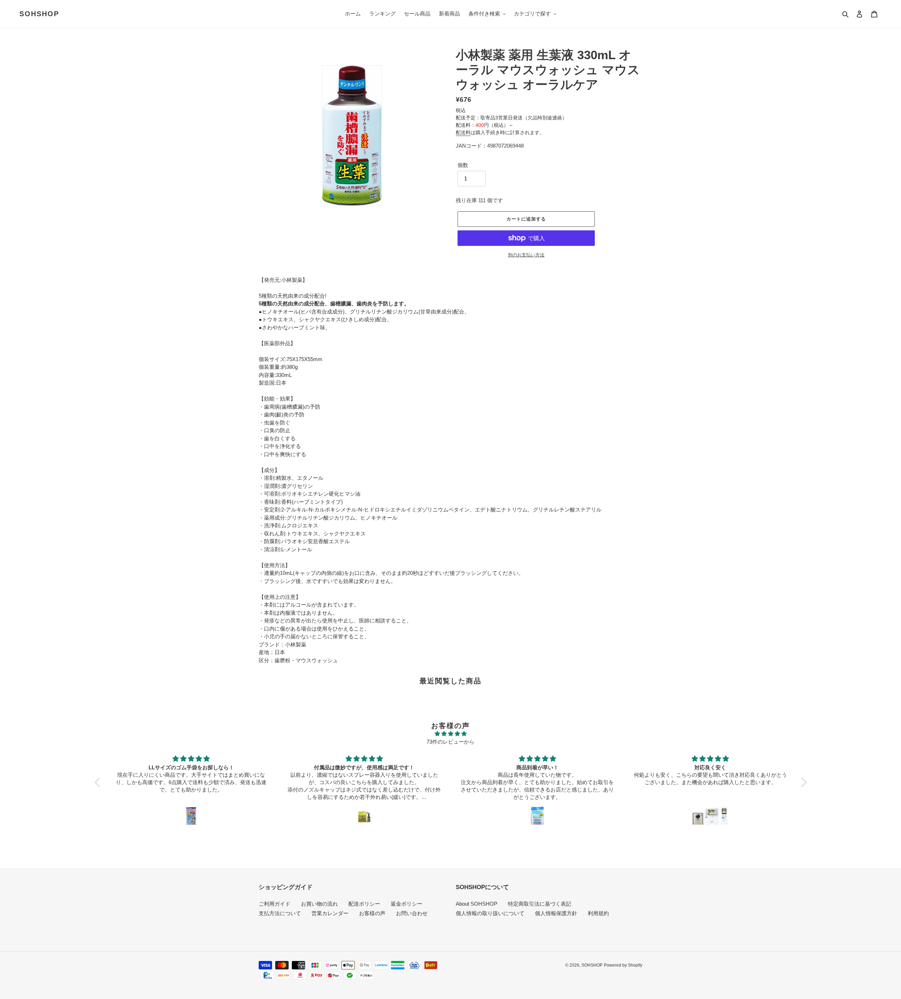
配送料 (463, 132)
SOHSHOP (39, 14)
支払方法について (280, 913)
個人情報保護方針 (556, 913)
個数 (463, 165)
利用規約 (598, 913)
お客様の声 (372, 913)
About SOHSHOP (476, 904)
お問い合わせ (412, 913)
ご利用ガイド (274, 904)
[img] (451, 734)
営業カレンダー (329, 913)
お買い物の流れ (319, 904)
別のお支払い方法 (526, 254)
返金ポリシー (406, 904)
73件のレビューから (450, 742)
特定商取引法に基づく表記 (539, 904)
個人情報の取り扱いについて (490, 913)
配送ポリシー (364, 904)
